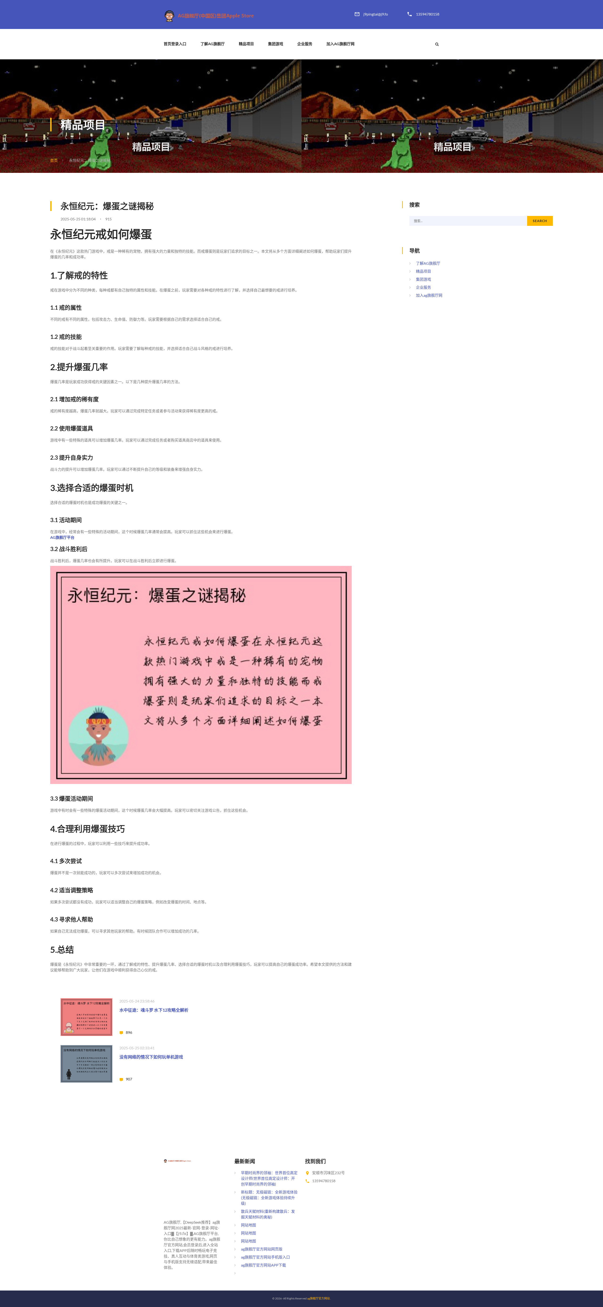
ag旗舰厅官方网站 (318, 1298)
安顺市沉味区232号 (328, 1172)
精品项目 (246, 44)
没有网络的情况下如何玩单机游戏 (151, 1056)
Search (540, 221)
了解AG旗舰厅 (212, 44)
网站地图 (248, 1225)
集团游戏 (275, 44)
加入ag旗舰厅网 (340, 44)
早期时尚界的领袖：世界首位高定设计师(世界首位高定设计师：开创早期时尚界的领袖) (269, 1178)
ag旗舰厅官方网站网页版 (261, 1249)
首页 (54, 160)
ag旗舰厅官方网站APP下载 (263, 1265)
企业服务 (304, 44)
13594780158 (427, 14)
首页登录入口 (175, 44)
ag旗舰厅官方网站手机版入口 (265, 1257)
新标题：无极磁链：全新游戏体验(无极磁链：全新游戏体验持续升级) (269, 1198)
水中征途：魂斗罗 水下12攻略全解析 (153, 1010)
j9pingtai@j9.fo (375, 14)
